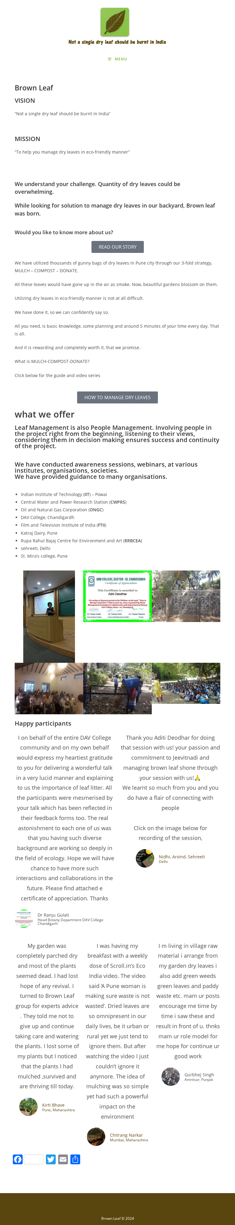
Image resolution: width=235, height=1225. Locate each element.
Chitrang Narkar (126, 1135)
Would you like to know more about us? (64, 232)
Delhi (163, 862)
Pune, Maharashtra (58, 1110)
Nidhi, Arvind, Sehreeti (182, 857)
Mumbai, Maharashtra (129, 1140)
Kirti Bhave (53, 1105)
